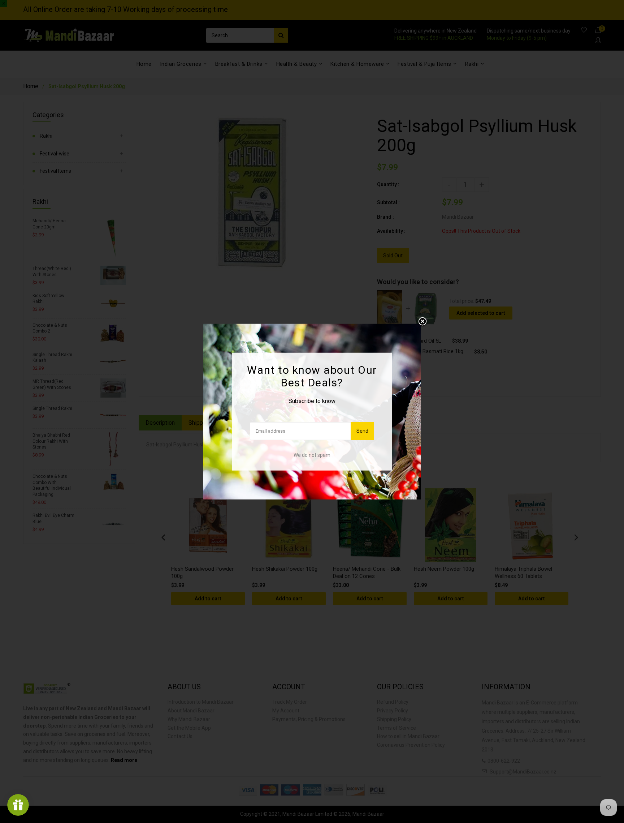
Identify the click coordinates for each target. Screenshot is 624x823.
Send (362, 431)
